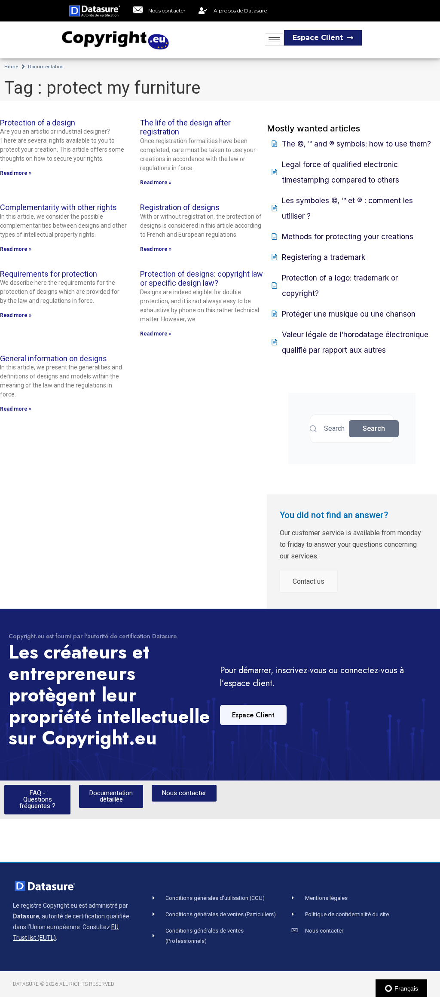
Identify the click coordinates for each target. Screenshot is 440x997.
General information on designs (53, 358)
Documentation (46, 67)
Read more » (15, 173)
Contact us (308, 581)
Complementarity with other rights (58, 207)
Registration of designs (180, 207)
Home (11, 67)
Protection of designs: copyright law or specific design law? (201, 278)
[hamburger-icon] (274, 40)
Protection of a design (37, 122)
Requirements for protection (48, 273)
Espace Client (253, 715)
